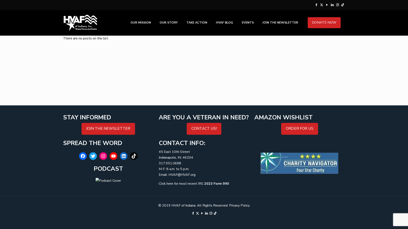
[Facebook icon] (316, 5)
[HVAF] (80, 22)
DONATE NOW (324, 22)
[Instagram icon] (337, 5)
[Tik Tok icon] (342, 5)
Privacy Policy (239, 205)
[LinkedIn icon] (332, 5)
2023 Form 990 (216, 183)
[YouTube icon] (327, 5)
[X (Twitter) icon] (321, 5)
